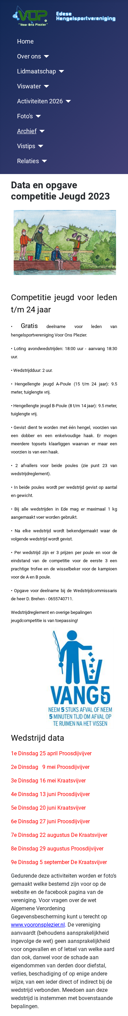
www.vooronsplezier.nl (38, 925)
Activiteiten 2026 (40, 101)
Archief (27, 131)
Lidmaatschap (36, 71)
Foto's (25, 116)
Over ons (29, 56)
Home (25, 41)
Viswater (29, 86)
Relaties (28, 161)
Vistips (26, 146)
